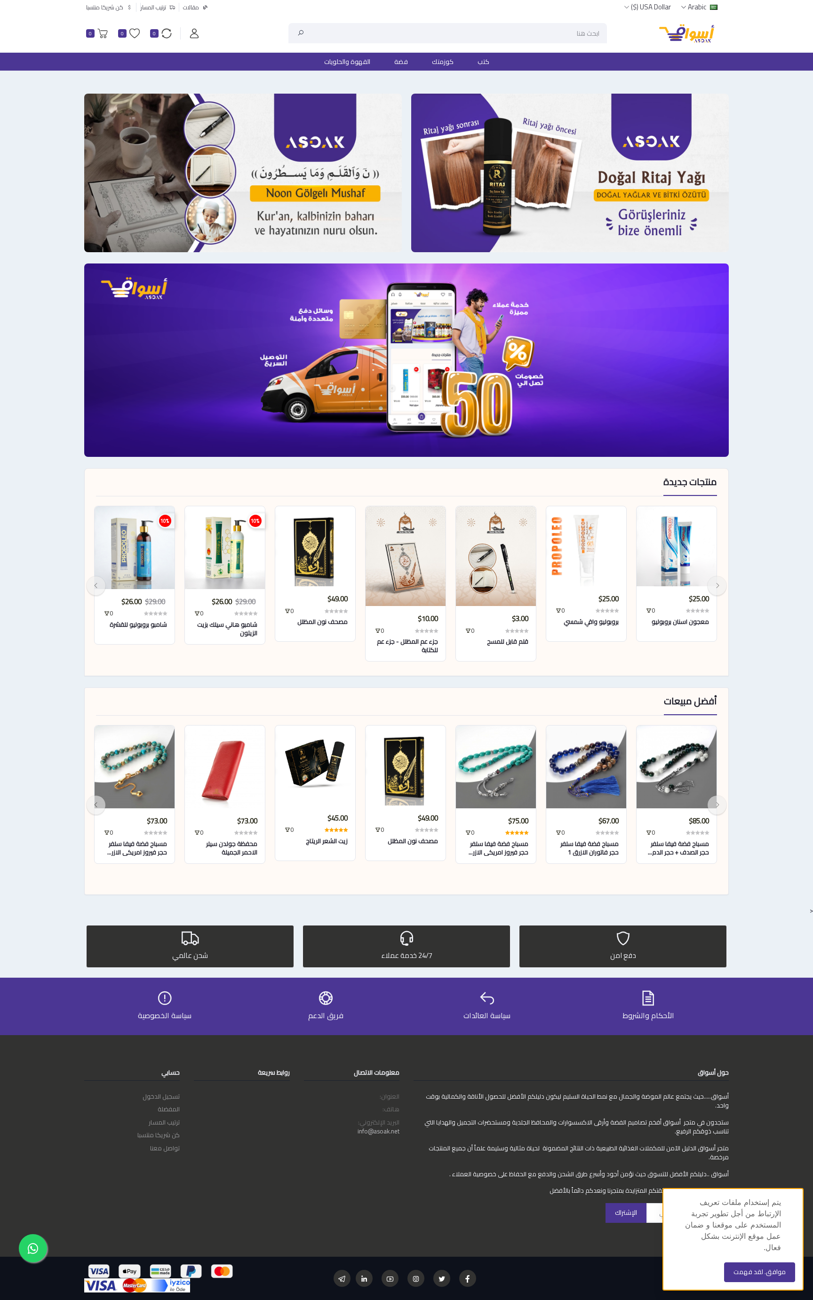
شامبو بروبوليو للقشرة (138, 624)
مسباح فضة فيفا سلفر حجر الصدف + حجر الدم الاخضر (680, 847)
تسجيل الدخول (161, 1096)
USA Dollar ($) (651, 7)
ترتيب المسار (164, 1122)
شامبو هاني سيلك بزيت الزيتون (227, 628)
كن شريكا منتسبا (158, 1134)
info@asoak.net (378, 1131)
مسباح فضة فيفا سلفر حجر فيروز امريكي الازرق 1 (497, 847)
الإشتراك (626, 1212)
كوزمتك (443, 62)
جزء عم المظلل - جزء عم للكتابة (407, 645)
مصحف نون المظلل (322, 621)
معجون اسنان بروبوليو (680, 621)
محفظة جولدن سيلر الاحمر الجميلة (231, 847)
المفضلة (169, 1109)
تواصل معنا (165, 1148)
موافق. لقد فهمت (759, 1272)
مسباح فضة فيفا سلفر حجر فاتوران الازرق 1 (589, 847)
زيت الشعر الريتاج (327, 841)
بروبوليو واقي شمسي (591, 621)
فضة (401, 62)
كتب (483, 62)
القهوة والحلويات (347, 62)
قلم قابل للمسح (507, 641)
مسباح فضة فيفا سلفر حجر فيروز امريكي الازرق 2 (136, 847)
